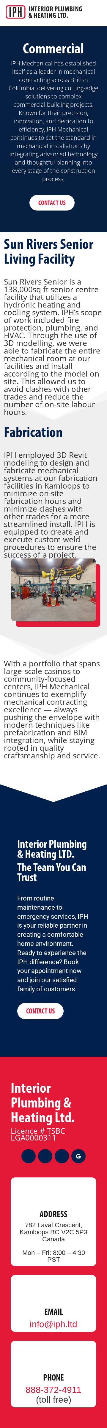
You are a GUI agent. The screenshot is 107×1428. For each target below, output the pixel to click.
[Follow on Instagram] (45, 1156)
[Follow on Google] (78, 1156)
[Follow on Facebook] (28, 1156)
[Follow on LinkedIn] (62, 1156)
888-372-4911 (53, 1390)
